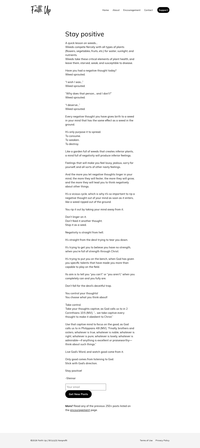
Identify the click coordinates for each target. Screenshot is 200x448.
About (116, 10)
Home (105, 10)
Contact (148, 10)
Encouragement (132, 10)
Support (163, 10)
